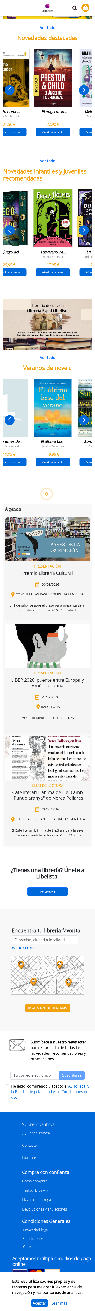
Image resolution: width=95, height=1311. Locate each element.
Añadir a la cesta (53, 132)
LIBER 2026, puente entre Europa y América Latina (47, 683)
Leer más (59, 1303)
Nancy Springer (52, 256)
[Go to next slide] (84, 90)
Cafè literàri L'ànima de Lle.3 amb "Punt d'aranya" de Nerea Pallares (47, 795)
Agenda (13, 509)
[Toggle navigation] (7, 8)
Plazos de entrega (36, 1199)
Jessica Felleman (53, 446)
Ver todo (47, 27)
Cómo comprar (34, 1181)
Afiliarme (47, 891)
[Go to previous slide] (10, 90)
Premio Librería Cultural (47, 573)
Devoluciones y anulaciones (44, 1209)
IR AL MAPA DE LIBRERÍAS (47, 1008)
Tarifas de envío (35, 1190)
